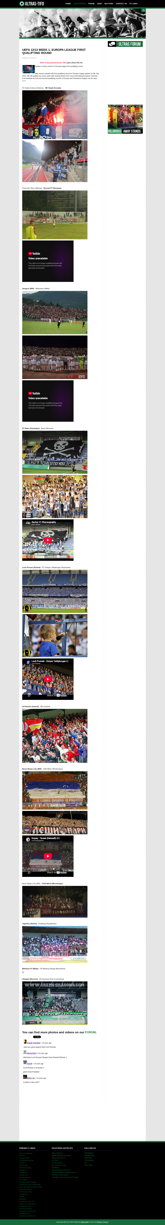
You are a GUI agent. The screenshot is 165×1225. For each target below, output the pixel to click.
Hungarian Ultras (24, 1158)
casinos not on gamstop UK (27, 1204)
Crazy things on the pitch (61, 1170)
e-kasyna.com (23, 1194)
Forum (91, 4)
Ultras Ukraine (23, 1165)
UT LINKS (133, 4)
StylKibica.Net (23, 1172)
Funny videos (57, 1163)
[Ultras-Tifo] (31, 3)
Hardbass (55, 1168)
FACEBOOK (88, 1153)
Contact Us (121, 4)
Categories (78, 4)
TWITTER (88, 1158)
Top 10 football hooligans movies (64, 1172)
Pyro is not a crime (59, 1165)
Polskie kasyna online (25, 1191)
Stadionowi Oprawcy (25, 1167)
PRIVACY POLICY (102, 1222)
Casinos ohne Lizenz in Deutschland (30, 1184)
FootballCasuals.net (25, 1177)
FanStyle (21, 1163)
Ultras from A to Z (58, 1158)
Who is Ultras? (57, 1153)
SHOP (99, 4)
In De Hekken (23, 1179)
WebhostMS (85, 1222)
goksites (21, 1196)
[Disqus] (61, 1069)
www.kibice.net (23, 1175)
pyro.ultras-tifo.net (74, 63)
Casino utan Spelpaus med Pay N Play (30, 1187)
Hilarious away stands (60, 1175)
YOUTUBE (88, 1165)
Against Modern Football (61, 1155)
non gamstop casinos (25, 1206)
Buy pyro (108, 4)
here (24, 81)
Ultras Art (22, 1155)
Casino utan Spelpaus (25, 1189)
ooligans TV (23, 1170)
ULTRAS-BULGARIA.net (26, 1160)
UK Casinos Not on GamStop (27, 1182)
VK (85, 1163)
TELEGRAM (89, 1160)
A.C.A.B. (55, 1160)
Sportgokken (23, 1199)
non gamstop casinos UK (26, 1201)
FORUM (90, 1032)
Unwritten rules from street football (65, 1177)
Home (68, 4)
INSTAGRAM (89, 1155)
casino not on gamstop (25, 1153)
